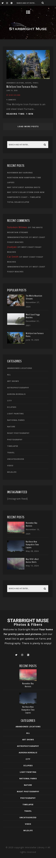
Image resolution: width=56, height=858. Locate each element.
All (9, 374)
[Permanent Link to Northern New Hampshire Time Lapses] (15, 551)
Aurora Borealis (16, 394)
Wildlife (12, 472)
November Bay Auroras (20, 172)
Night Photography (18, 433)
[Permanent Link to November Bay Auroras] (15, 532)
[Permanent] (28, 78)
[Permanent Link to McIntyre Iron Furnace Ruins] (15, 342)
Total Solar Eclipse (18, 202)
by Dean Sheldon (13, 95)
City (9, 400)
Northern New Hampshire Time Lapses (32, 544)
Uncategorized (15, 459)
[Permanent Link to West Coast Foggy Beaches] (15, 324)
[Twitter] (4, 3)
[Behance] (13, 3)
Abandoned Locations (15, 83)
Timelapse (12, 446)
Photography (14, 439)
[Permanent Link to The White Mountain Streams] (15, 305)
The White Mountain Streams (34, 297)
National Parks (16, 420)
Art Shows (13, 381)
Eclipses (11, 407)
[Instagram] (8, 3)
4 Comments (11, 100)
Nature (28, 83)
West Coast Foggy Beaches (33, 316)
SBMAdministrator (17, 237)
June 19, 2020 (12, 90)
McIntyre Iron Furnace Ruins (22, 87)
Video (10, 465)
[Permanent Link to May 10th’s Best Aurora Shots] (15, 568)
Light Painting (15, 413)
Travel (36, 83)
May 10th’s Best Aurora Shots (23, 187)
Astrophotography (18, 387)
